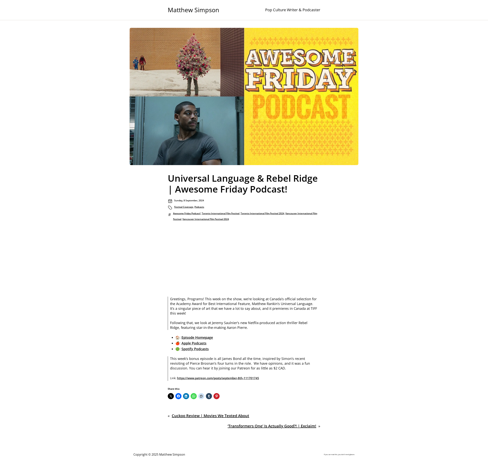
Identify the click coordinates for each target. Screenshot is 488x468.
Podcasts (199, 207)
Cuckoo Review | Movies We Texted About (210, 415)
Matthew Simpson (193, 10)
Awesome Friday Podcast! (187, 213)
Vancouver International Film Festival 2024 (205, 219)
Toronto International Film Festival (220, 213)
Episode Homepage (197, 337)
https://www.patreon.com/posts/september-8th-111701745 (218, 378)
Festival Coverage (183, 207)
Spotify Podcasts (195, 349)
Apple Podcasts (193, 343)
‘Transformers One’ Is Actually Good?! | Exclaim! (272, 426)
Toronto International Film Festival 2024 (262, 213)
